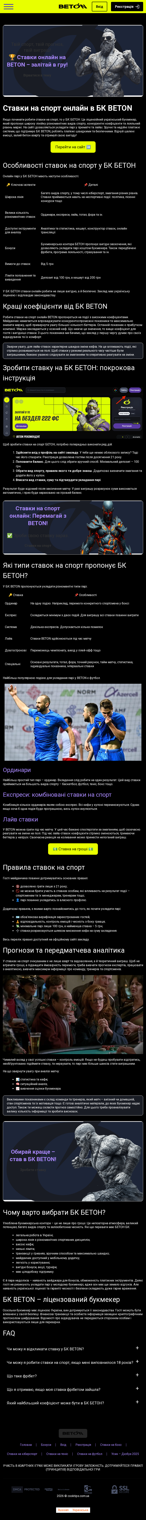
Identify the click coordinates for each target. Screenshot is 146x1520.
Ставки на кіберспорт (22, 1454)
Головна (26, 1444)
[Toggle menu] (8, 6)
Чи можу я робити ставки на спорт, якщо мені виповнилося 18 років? (70, 1362)
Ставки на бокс (111, 1444)
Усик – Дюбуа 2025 (125, 1454)
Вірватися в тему (37, 75)
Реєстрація (124, 7)
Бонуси (46, 1444)
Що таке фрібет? (22, 1376)
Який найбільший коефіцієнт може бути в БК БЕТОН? (55, 1403)
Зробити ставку (33, 1170)
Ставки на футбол (89, 1454)
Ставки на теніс (57, 1454)
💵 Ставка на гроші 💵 (73, 849)
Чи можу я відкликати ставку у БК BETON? (45, 1349)
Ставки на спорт (38, 546)
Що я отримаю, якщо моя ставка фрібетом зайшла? (53, 1389)
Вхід (99, 7)
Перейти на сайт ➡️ (73, 147)
